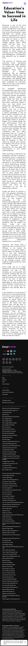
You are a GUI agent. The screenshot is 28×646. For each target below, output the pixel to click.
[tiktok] (16, 359)
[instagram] (10, 359)
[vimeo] (7, 362)
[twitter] (7, 359)
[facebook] (3, 359)
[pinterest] (13, 359)
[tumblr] (10, 362)
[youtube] (20, 359)
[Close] (25, 642)
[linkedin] (3, 362)
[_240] (8, 1)
